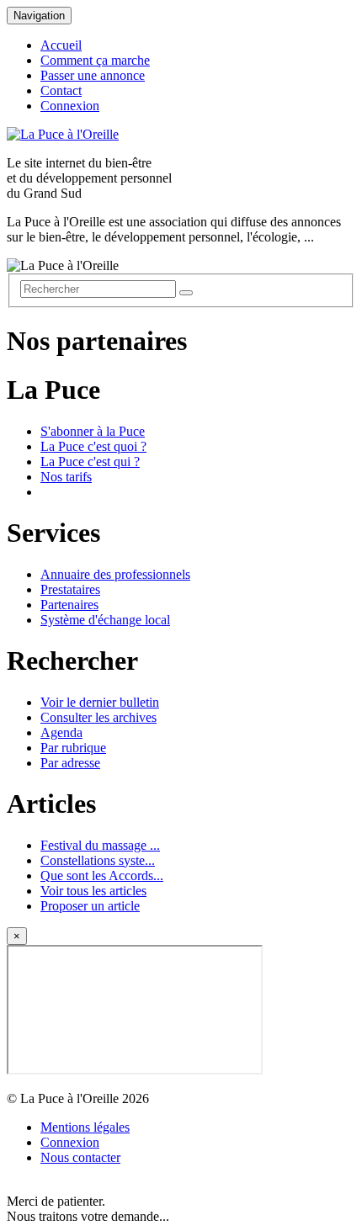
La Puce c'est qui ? (90, 461)
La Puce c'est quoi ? (93, 446)
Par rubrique (73, 747)
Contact (61, 90)
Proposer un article (90, 906)
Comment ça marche (95, 60)
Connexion (69, 105)
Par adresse (70, 763)
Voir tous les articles (93, 890)
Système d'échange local (105, 620)
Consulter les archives (98, 717)
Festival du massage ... (100, 845)
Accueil (61, 45)
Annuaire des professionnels (115, 574)
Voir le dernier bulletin (99, 702)
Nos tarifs (66, 477)
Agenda (61, 732)
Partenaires (69, 604)
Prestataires (70, 589)
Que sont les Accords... (101, 875)
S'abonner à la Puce (92, 431)
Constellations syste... (97, 860)
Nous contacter (80, 1157)
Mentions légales (85, 1127)
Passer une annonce (92, 75)
